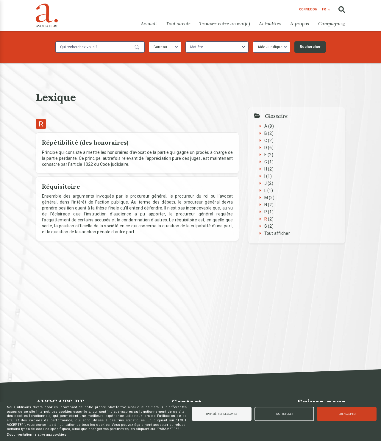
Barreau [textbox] (160, 47)
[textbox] (197, 47)
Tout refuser (284, 413)
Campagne (330, 23)
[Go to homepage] (47, 14)
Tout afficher (277, 233)
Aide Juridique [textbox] (269, 47)
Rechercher (310, 47)
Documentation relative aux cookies (36, 435)
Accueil (149, 23)
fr (324, 9)
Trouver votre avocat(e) (224, 23)
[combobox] (165, 47)
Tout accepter (346, 413)
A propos (299, 23)
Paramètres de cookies (222, 413)
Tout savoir (178, 23)
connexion (308, 9)
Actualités (270, 23)
